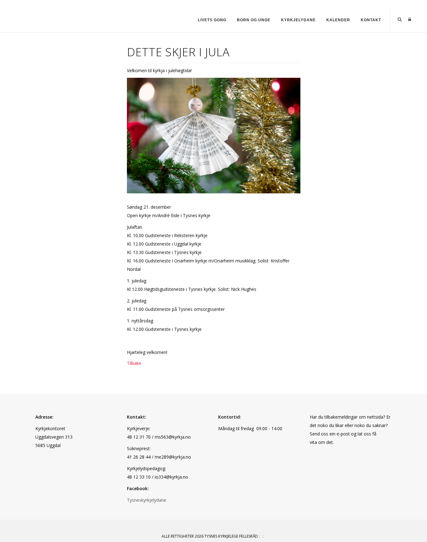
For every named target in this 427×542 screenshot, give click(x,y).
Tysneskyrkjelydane (146, 500)
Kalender (338, 20)
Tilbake (134, 363)
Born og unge (253, 20)
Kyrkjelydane (298, 20)
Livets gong (212, 20)
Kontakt (371, 20)
